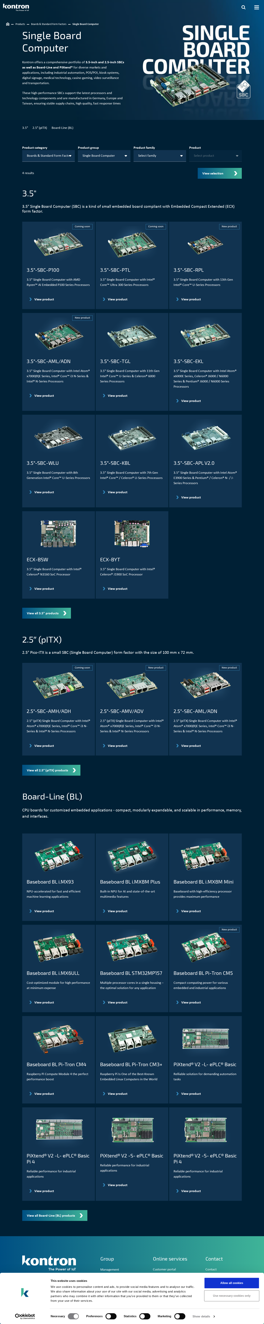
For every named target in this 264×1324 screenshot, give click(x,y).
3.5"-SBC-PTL (115, 270)
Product (195, 148)
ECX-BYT (110, 559)
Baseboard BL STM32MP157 (131, 973)
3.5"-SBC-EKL (188, 361)
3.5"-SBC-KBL (115, 463)
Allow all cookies (231, 1283)
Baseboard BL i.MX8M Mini (203, 882)
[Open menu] (256, 7)
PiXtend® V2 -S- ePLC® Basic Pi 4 (205, 1158)
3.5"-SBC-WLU (43, 463)
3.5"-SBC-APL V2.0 (194, 463)
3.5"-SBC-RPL (189, 270)
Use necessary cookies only (231, 1295)
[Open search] (243, 7)
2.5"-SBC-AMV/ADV (122, 711)
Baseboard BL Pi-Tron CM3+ (131, 1064)
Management (109, 1270)
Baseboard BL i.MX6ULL (53, 973)
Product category (34, 148)
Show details (201, 1316)
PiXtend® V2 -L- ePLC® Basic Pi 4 (58, 1158)
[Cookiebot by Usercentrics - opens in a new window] (25, 1316)
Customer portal (164, 1269)
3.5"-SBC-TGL (115, 361)
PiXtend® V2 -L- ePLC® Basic (205, 1064)
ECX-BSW (37, 559)
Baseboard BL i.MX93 (50, 882)
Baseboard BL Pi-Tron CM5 (203, 973)
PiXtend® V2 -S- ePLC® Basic (131, 1155)
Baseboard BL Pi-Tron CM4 (56, 1064)
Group (107, 1259)
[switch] (111, 1316)
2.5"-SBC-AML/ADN (195, 711)
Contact (211, 1269)
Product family (144, 148)
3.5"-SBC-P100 (43, 270)
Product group (88, 148)
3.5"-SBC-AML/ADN (49, 361)
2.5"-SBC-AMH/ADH (49, 711)
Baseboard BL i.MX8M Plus (130, 882)
